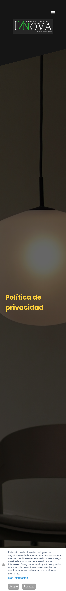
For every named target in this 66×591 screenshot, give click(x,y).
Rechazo (29, 586)
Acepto (13, 586)
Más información (18, 577)
